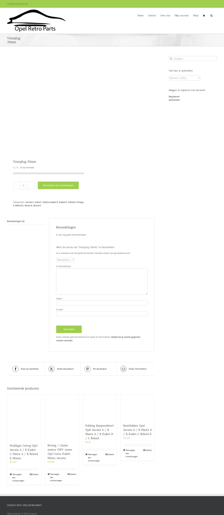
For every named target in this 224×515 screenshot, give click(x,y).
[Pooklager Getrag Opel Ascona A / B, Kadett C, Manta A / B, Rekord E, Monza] (24, 417)
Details (35, 474)
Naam (59, 298)
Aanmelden (174, 99)
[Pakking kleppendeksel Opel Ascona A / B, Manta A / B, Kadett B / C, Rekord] (100, 407)
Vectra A (28, 205)
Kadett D (54, 202)
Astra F (38, 202)
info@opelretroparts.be (17, 3)
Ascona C (30, 202)
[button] (211, 15)
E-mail (60, 309)
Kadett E (63, 202)
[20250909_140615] (42, 103)
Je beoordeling (64, 266)
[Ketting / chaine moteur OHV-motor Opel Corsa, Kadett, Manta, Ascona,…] (62, 417)
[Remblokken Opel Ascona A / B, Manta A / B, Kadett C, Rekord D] (138, 407)
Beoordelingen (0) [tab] (15, 221)
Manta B (72, 202)
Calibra (45, 202)
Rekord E (19, 205)
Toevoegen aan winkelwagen (58, 185)
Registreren (174, 96)
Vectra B (37, 205)
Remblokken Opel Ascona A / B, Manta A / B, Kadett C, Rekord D (137, 430)
